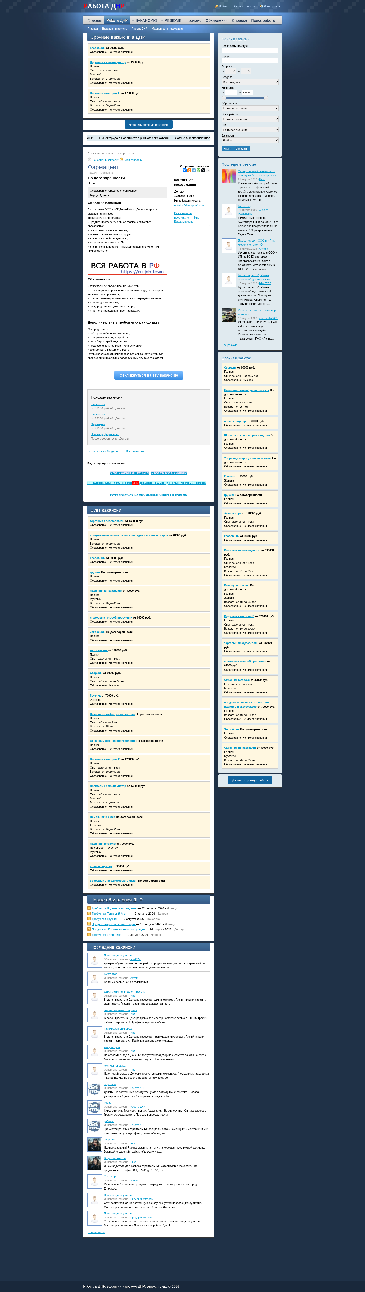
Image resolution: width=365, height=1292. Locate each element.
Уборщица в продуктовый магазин (113, 880)
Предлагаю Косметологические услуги (118, 929)
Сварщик (96, 673)
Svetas (134, 1180)
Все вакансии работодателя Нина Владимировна (186, 217)
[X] (203, 170)
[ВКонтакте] (185, 170)
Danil (262, 179)
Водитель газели (115, 1158)
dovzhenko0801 (268, 318)
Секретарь (110, 1176)
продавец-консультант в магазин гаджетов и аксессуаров (129, 535)
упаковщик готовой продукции (111, 617)
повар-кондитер (101, 866)
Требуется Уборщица (106, 934)
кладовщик (97, 48)
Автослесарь (99, 650)
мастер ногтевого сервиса (120, 1010)
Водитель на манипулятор (108, 62)
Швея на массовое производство (113, 741)
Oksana (263, 248)
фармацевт (98, 404)
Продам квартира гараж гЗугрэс (114, 924)
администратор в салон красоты (124, 991)
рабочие (109, 1121)
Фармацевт (176, 28)
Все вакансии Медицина (104, 451)
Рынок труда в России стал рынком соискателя (111, 137)
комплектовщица (114, 1065)
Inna (132, 995)
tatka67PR (265, 283)
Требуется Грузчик (104, 918)
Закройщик (97, 632)
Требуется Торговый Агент (110, 913)
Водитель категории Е (105, 93)
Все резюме (229, 345)
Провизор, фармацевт (105, 434)
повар (107, 1102)
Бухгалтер (110, 974)
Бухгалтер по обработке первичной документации (254, 277)
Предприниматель (141, 1198)
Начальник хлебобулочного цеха (112, 714)
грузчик (95, 572)
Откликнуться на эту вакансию (149, 375)
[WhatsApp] (198, 170)
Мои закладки (133, 160)
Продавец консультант (118, 955)
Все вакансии (135, 451)
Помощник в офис (102, 817)
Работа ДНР (139, 28)
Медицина (158, 28)
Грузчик (95, 695)
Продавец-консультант (118, 1195)
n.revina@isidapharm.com (190, 205)
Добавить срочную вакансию (149, 124)
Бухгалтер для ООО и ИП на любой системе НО (256, 242)
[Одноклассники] (189, 170)
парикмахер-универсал (118, 1028)
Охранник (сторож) (103, 843)
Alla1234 (135, 959)
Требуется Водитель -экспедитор (115, 908)
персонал (110, 1084)
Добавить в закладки (105, 160)
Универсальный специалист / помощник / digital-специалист (257, 173)
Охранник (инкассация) (106, 591)
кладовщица (112, 1047)
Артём (134, 977)
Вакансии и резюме (114, 28)
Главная (92, 28)
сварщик (109, 1139)
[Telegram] (194, 170)
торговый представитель (107, 521)
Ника (133, 1143)
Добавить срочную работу (250, 780)
